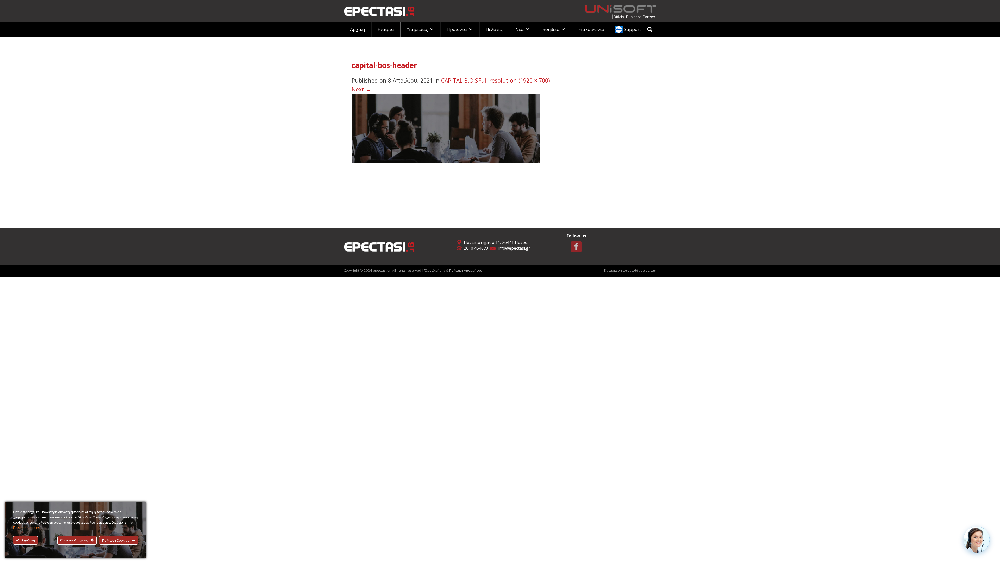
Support (632, 29)
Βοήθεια (551, 29)
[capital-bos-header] (446, 127)
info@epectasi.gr (514, 248)
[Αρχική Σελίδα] (379, 10)
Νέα (519, 29)
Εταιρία (386, 29)
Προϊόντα (457, 29)
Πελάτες (494, 29)
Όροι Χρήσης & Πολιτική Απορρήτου (453, 270)
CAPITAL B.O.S (459, 80)
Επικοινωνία (591, 29)
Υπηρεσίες (417, 29)
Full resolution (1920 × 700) (514, 80)
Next (361, 89)
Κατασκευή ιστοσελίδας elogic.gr (630, 270)
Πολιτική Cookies (26, 528)
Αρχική (357, 29)
